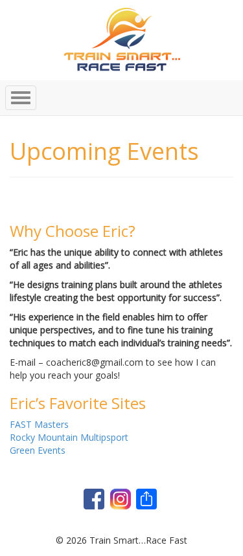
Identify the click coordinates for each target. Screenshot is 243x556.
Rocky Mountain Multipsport (69, 437)
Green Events (37, 450)
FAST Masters (39, 424)
